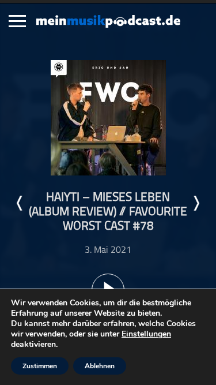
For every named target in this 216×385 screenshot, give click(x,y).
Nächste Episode (195, 203)
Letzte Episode (20, 203)
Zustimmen (39, 366)
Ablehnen (100, 366)
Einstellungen (146, 334)
